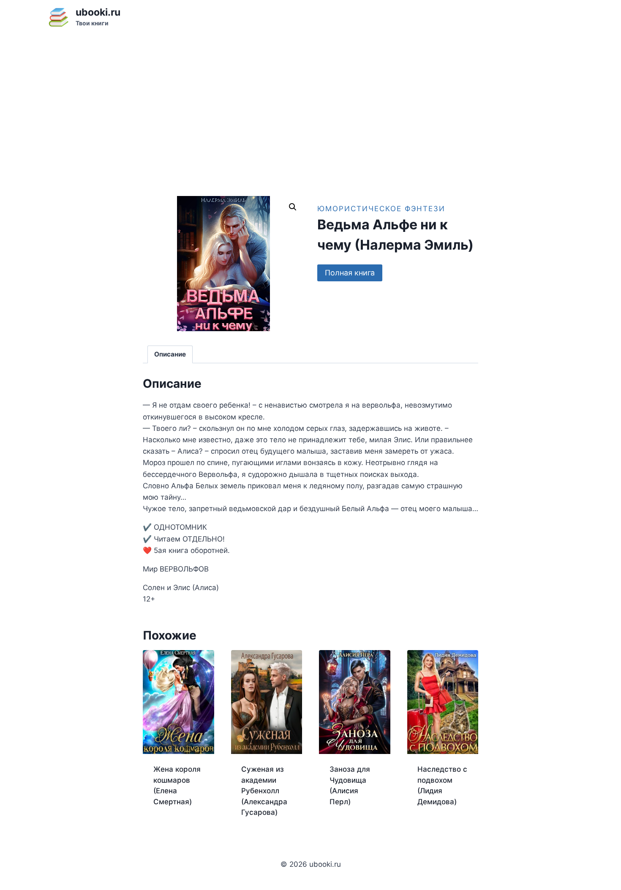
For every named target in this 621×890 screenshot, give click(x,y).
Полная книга (350, 272)
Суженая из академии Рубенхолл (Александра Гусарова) (264, 791)
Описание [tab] (170, 354)
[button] (292, 207)
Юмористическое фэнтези (381, 208)
